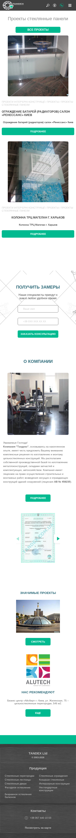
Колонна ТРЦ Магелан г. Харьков (38, 217)
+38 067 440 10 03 (40, 817)
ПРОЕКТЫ (53, 101)
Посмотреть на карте (38, 827)
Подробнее (38, 131)
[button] (58, 538)
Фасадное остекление (17, 787)
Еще (38, 713)
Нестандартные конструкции (48, 789)
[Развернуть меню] (69, 5)
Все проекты (38, 29)
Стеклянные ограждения (53, 775)
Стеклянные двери (16, 783)
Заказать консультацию (38, 334)
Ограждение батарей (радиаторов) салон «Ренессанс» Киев (36, 113)
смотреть (38, 641)
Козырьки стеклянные (51, 779)
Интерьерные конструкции (54, 783)
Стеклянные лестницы (18, 779)
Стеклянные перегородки (19, 775)
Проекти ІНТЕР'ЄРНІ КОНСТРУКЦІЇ (23, 101)
